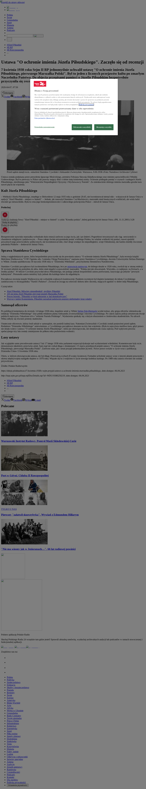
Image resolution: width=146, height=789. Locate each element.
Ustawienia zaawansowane (45, 127)
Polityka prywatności (86, 104)
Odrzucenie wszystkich (82, 127)
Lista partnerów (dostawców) (45, 118)
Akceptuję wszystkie (104, 127)
